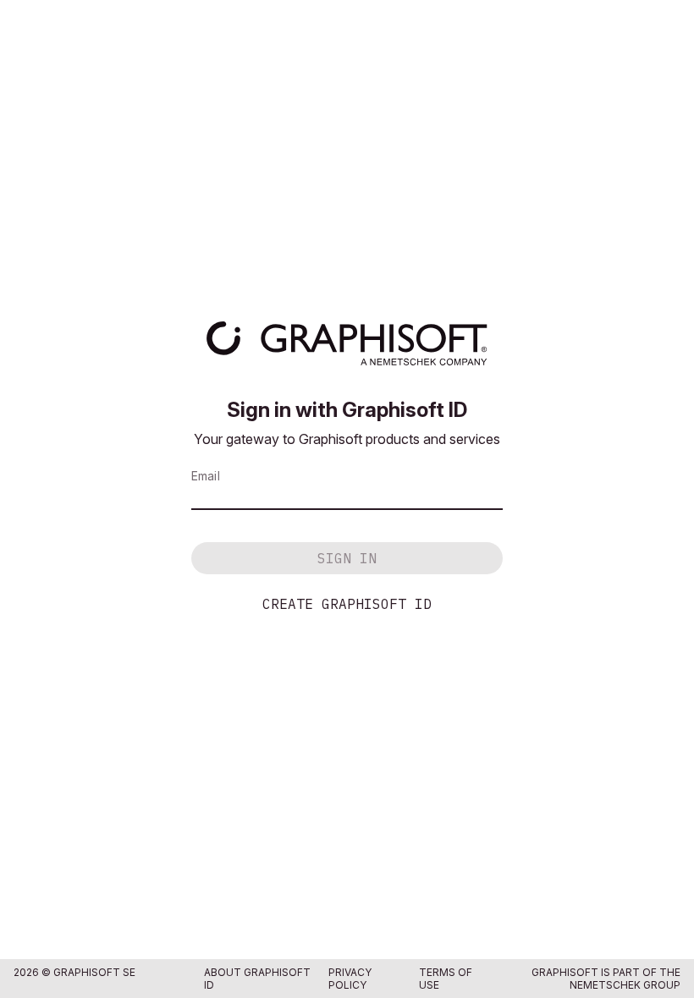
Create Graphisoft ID (347, 603)
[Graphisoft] (347, 343)
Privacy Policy (350, 978)
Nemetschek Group (625, 985)
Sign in (347, 558)
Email (205, 476)
